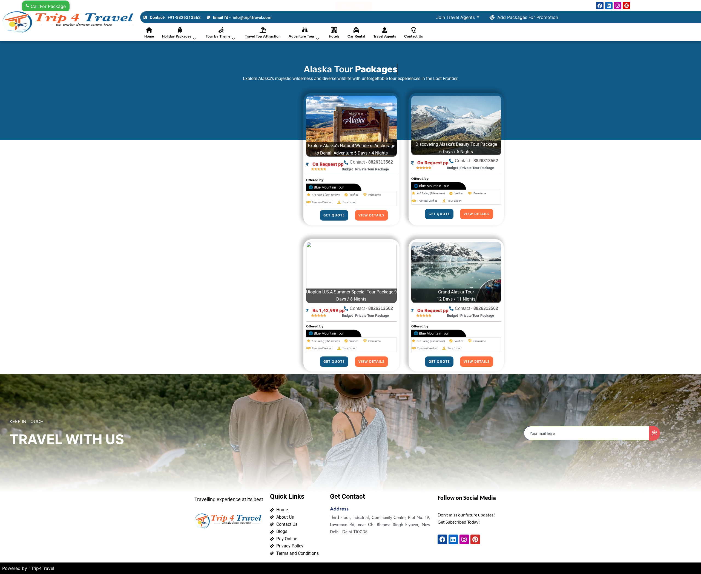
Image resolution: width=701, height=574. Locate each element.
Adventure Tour (301, 36)
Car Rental (356, 36)
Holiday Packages (176, 36)
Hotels (334, 36)
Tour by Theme (218, 36)
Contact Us (413, 36)
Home (149, 36)
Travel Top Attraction (262, 36)
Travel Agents (384, 36)
